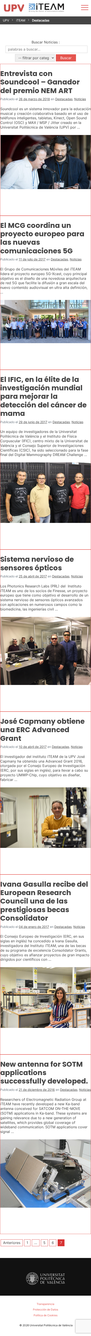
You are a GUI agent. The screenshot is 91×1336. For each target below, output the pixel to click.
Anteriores (11, 1242)
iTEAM (20, 20)
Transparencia (45, 1304)
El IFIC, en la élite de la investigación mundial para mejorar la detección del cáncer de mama (43, 396)
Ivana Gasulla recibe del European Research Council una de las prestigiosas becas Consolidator (44, 901)
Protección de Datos (45, 1309)
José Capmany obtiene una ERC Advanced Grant (42, 729)
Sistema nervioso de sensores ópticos (37, 563)
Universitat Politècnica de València (51, 1325)
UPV (6, 20)
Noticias (80, 99)
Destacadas (63, 99)
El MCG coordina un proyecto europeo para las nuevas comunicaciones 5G (42, 238)
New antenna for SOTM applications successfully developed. (44, 1072)
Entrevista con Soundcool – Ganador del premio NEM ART (40, 82)
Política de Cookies (45, 1315)
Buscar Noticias (45, 42)
